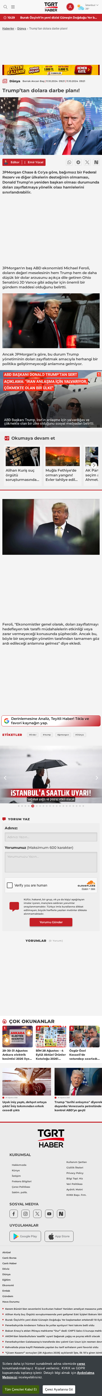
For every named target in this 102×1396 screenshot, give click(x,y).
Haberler (8, 28)
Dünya (21, 28)
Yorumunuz (39, 847)
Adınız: (11, 828)
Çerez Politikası (21, 1186)
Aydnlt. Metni (74, 1189)
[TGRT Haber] (50, 6)
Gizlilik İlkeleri (74, 1167)
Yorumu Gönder (51, 922)
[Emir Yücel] (6, 162)
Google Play (28, 1236)
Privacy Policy (74, 1173)
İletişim (16, 1175)
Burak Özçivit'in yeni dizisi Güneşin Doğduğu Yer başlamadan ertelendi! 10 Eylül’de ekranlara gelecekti (59, 17)
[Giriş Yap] (70, 7)
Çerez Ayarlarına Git (59, 1389)
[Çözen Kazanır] (51, 70)
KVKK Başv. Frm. (76, 1195)
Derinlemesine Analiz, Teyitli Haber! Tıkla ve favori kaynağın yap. (50, 720)
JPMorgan (11, 268)
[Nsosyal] (96, 162)
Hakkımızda (19, 1165)
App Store (62, 1236)
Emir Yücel (35, 162)
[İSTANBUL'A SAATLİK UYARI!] (51, 774)
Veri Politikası (74, 1184)
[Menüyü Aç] (13, 7)
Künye (16, 1170)
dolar (25, 277)
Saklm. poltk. (19, 1192)
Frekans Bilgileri (22, 1181)
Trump (66, 272)
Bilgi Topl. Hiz (74, 1178)
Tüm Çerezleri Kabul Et (21, 1389)
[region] (51, 1376)
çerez (81, 1363)
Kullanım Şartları (76, 1162)
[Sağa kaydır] (94, 465)
